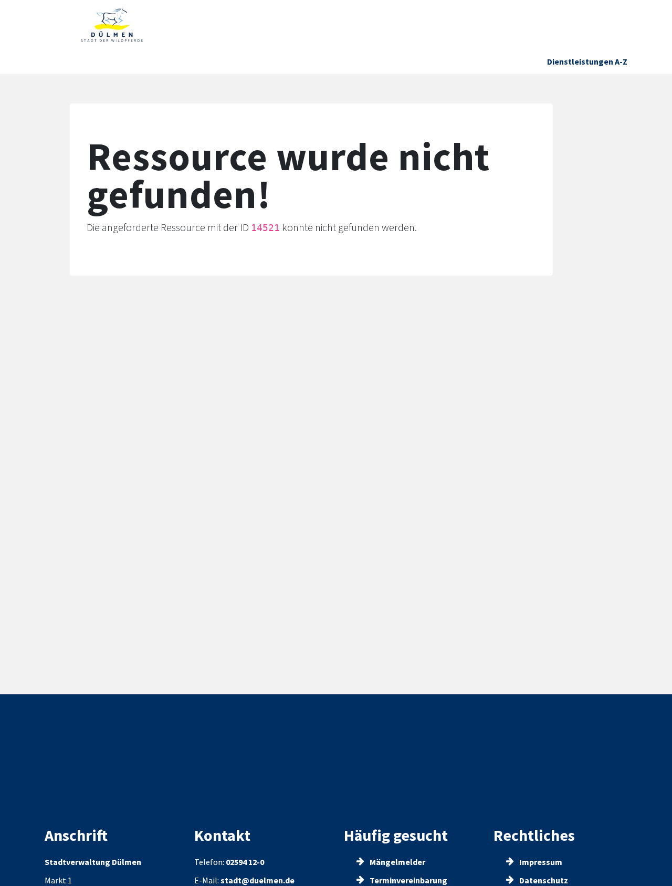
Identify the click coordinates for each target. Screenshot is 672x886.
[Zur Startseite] (112, 25)
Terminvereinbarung (407, 880)
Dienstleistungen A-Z (587, 61)
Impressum (540, 862)
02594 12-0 (245, 862)
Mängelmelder (396, 862)
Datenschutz (543, 880)
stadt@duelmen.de (257, 880)
